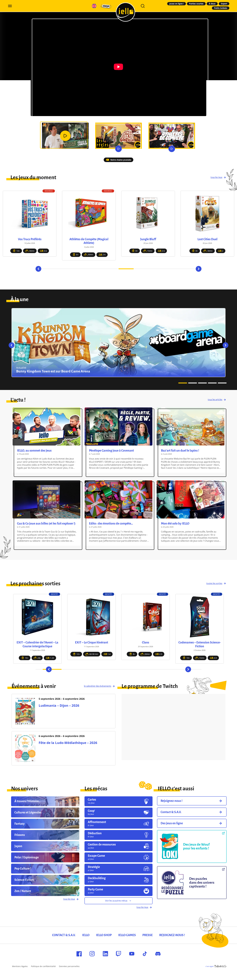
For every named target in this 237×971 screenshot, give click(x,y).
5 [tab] (111, 268)
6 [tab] (126, 268)
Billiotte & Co (220, 966)
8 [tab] (156, 268)
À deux (212, 3)
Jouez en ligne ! (176, 3)
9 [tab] (171, 268)
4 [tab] (95, 268)
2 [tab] (65, 268)
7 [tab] (141, 268)
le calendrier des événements (97, 686)
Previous (38, 269)
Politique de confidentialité (43, 966)
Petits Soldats (220, 8)
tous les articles (215, 399)
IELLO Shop (104, 935)
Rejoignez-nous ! (172, 935)
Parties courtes (196, 3)
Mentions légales (20, 966)
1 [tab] (50, 268)
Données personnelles (69, 966)
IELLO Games (127, 935)
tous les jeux (216, 177)
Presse (147, 935)
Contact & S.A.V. (64, 935)
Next (198, 269)
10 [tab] (186, 268)
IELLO (85, 935)
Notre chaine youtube (120, 160)
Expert (224, 3)
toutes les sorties (214, 583)
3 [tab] (80, 268)
